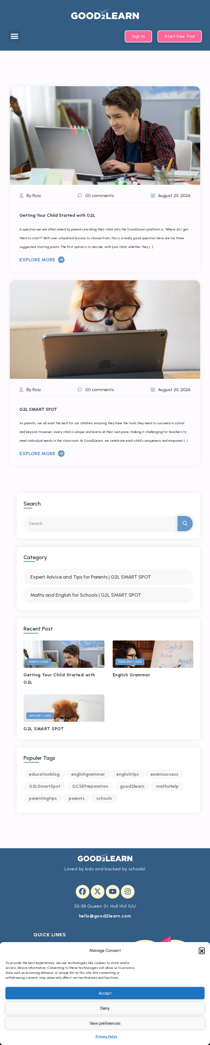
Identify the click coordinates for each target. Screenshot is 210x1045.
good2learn (132, 786)
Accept (105, 993)
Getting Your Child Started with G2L (57, 215)
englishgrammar (88, 774)
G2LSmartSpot (44, 786)
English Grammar (131, 674)
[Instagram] (128, 892)
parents (76, 798)
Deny (105, 1008)
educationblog (44, 774)
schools (104, 798)
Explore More (37, 260)
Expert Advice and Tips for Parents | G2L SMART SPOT (90, 577)
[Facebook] (82, 892)
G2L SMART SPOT (38, 409)
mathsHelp (167, 786)
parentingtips (43, 798)
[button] (202, 950)
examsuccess (164, 774)
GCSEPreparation (90, 786)
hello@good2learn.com (105, 916)
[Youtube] (112, 892)
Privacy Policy (106, 1036)
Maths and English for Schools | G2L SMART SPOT (85, 595)
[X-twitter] (97, 892)
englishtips (127, 774)
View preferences (105, 1023)
